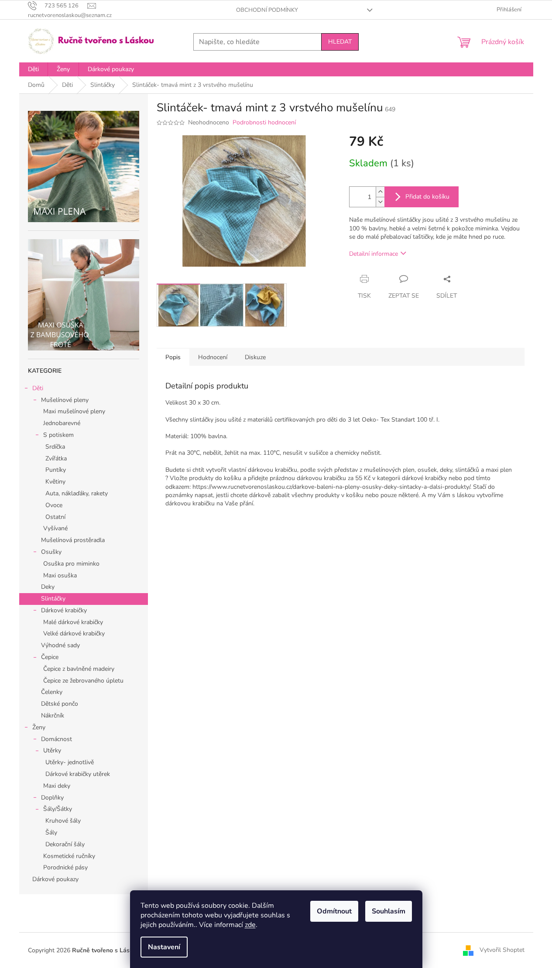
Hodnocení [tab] (212, 357)
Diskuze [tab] (255, 357)
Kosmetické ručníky (69, 856)
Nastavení (164, 947)
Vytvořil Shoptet (502, 950)
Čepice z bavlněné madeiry (78, 669)
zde (250, 925)
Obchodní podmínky (267, 10)
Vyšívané (55, 528)
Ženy (38, 727)
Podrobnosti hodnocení (264, 122)
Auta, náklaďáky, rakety (76, 493)
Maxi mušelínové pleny (74, 411)
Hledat (340, 42)
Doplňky (52, 797)
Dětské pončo (59, 704)
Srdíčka (55, 447)
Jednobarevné (61, 423)
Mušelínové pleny (65, 400)
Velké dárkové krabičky (74, 633)
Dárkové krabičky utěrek (77, 774)
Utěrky (52, 750)
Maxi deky (56, 786)
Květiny (55, 481)
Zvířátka (56, 458)
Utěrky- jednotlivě (69, 762)
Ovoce (53, 505)
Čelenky (51, 692)
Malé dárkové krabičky (73, 622)
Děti (37, 388)
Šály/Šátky (57, 809)
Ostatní (55, 517)
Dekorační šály (65, 844)
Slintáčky (53, 598)
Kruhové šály (63, 821)
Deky (48, 587)
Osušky (51, 552)
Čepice (49, 657)
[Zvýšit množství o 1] (380, 192)
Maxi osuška (60, 575)
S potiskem (58, 435)
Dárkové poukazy (55, 879)
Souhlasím (388, 911)
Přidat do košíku (427, 196)
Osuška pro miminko (71, 564)
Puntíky (55, 470)
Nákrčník (52, 715)
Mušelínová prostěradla (73, 540)
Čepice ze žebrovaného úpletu (83, 680)
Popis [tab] (173, 357)
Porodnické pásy (65, 867)
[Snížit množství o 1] (380, 202)
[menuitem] (33, 69)
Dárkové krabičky (64, 610)
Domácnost (56, 739)
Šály (51, 832)
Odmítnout (334, 911)
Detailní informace (373, 254)
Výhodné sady (60, 645)
